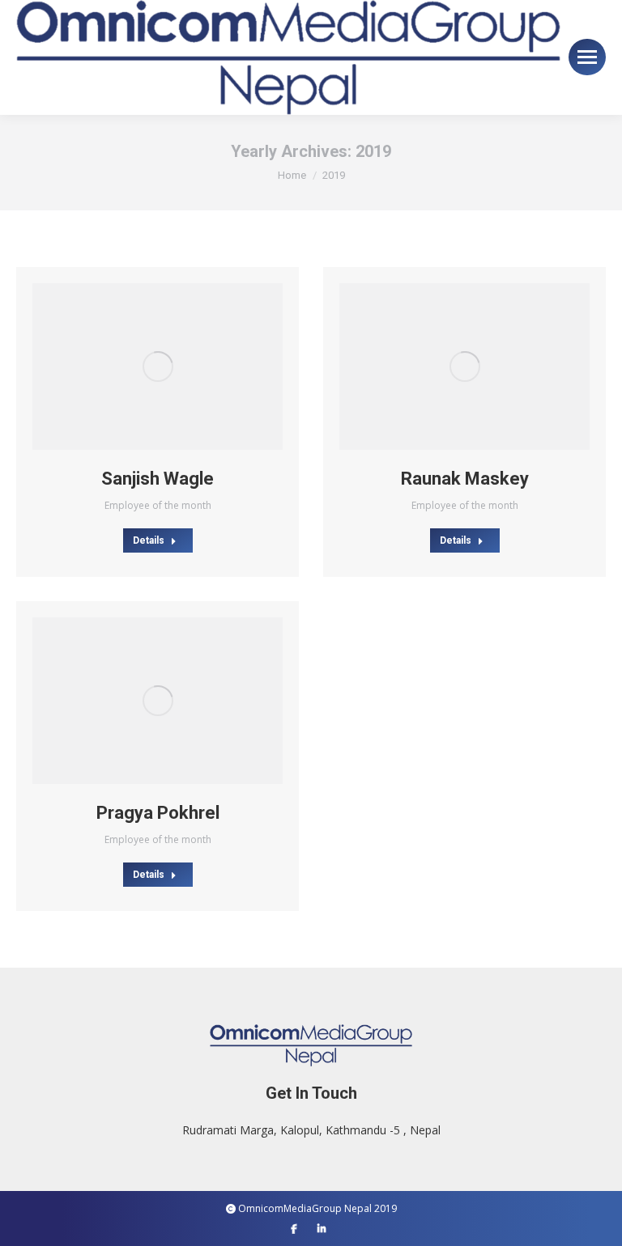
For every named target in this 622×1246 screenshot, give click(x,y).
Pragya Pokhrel (157, 813)
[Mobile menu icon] (587, 57)
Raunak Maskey (465, 478)
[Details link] (180, 366)
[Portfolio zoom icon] (136, 366)
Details (148, 540)
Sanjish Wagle (157, 478)
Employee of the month (157, 505)
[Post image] (157, 366)
